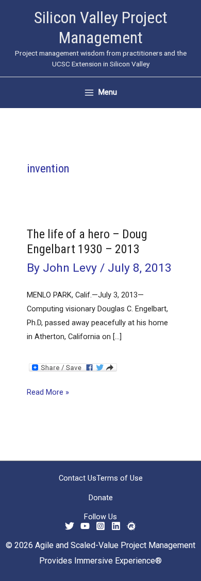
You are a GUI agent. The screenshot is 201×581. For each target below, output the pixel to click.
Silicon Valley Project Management (100, 27)
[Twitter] (69, 526)
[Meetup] (131, 526)
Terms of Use (119, 478)
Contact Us (77, 478)
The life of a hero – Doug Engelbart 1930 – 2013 (87, 241)
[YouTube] (85, 526)
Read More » (48, 393)
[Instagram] (100, 526)
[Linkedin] (116, 526)
